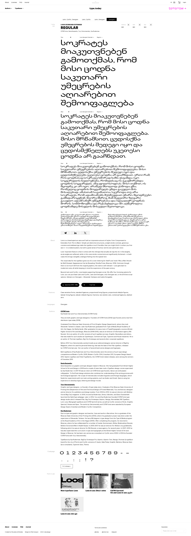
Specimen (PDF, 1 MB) (71, 285)
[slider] (70, 37)
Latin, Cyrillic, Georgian (70, 19)
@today (97, 532)
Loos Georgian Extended (71, 24)
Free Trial (92, 285)
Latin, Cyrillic (86, 19)
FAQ (20, 2)
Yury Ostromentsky (84, 31)
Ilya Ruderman (95, 31)
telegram (114, 532)
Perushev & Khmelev (17, 532)
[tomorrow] (177, 8)
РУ (171, 2)
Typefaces (18, 8)
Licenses (14, 2)
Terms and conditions (101, 527)
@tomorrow (105, 532)
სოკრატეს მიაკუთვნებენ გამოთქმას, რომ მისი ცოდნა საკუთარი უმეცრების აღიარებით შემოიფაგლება (99, 73)
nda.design (47, 532)
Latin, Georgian (100, 19)
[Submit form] (184, 531)
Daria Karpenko (73, 31)
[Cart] (179, 2)
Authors (7, 8)
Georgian (112, 19)
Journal (26, 2)
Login (184, 2)
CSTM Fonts (64, 31)
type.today (95, 8)
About (7, 2)
